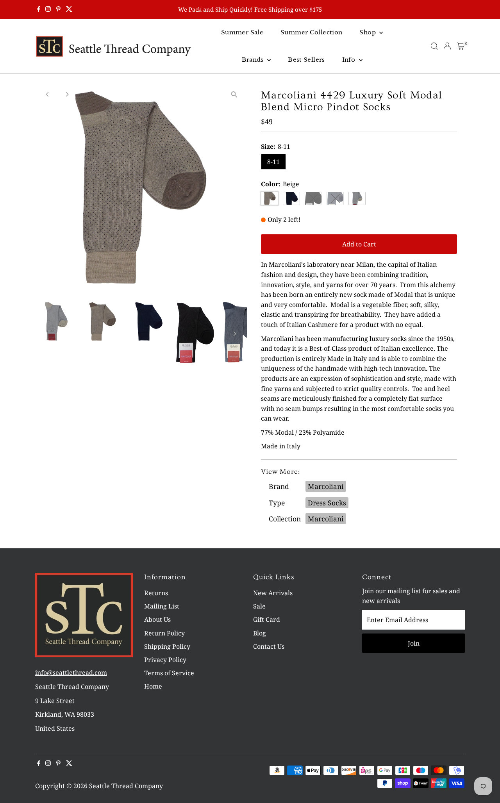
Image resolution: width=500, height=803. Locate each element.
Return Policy (164, 633)
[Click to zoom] (234, 94)
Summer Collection (311, 32)
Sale (259, 606)
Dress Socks (327, 502)
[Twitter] (69, 9)
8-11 (273, 161)
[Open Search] (434, 46)
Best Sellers (306, 59)
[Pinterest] (58, 9)
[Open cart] (461, 46)
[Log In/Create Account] (447, 46)
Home (153, 686)
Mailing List (161, 606)
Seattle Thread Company (126, 786)
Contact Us (268, 646)
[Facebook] (38, 9)
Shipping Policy (167, 646)
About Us (157, 619)
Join (414, 643)
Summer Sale (242, 32)
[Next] (67, 94)
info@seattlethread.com (71, 672)
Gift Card (266, 619)
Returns (156, 593)
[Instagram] (48, 9)
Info (349, 59)
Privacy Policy (165, 659)
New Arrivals (273, 593)
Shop (368, 32)
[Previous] (48, 94)
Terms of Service (169, 673)
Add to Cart (359, 244)
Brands (254, 59)
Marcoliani (326, 486)
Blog (259, 633)
